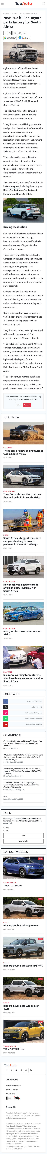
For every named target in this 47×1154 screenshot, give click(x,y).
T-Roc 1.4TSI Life (12, 885)
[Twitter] (10, 33)
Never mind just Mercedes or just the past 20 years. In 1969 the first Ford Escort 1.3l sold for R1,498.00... (22, 771)
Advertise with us (12, 1089)
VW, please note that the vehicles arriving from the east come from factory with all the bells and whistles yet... (23, 757)
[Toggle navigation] (2, 4)
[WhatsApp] (26, 1070)
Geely (6, 922)
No (7, 830)
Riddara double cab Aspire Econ (21, 925)
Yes (7, 827)
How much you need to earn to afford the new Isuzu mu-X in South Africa (20, 588)
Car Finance (9, 581)
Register (27, 404)
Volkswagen (9, 882)
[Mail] (24, 33)
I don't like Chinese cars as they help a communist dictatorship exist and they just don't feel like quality (21, 785)
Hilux (6, 190)
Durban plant (13, 186)
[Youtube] (16, 1070)
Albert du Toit (30, 13)
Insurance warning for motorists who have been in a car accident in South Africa (23, 678)
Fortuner (7, 194)
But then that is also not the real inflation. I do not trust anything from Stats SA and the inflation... (22, 743)
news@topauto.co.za (13, 1085)
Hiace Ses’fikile (24, 194)
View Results (23, 841)
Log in (19, 404)
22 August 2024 (16, 13)
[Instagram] (21, 1070)
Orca (5, 796)
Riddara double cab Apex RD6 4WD (23, 966)
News (5, 13)
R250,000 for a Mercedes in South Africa (22, 633)
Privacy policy (10, 1093)
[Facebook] (6, 1070)
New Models (9, 491)
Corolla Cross (16, 190)
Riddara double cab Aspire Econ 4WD (21, 1007)
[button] (44, 4)
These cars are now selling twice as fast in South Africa (23, 452)
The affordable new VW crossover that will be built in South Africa (22, 496)
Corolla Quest (30, 190)
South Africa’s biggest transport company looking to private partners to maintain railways (22, 541)
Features (7, 447)
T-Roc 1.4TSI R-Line (13, 1049)
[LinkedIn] (15, 33)
